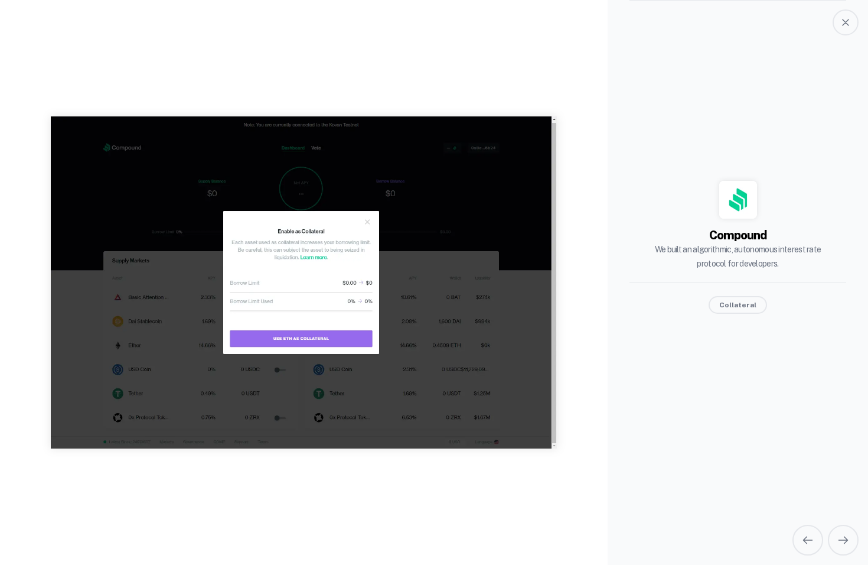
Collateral (737, 305)
